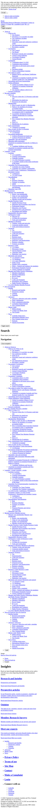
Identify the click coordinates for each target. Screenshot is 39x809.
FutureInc (15, 295)
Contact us (31, 22)
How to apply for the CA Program (18, 129)
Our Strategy (16, 35)
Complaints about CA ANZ (20, 62)
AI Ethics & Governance (19, 218)
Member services (10, 191)
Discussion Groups (17, 249)
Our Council (16, 50)
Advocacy (11, 297)
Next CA (15, 122)
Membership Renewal (7, 22)
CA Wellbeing (16, 259)
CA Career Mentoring (18, 261)
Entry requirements (14, 125)
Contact (8, 770)
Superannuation (16, 232)
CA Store (8, 24)
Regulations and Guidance (20, 281)
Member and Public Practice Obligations (20, 271)
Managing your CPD (14, 189)
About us (7, 31)
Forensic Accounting (18, 182)
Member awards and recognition (21, 199)
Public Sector (16, 262)
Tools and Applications (19, 220)
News (10, 314)
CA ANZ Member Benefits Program (19, 285)
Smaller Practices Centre (15, 201)
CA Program (16, 132)
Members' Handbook (18, 273)
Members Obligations (18, 274)
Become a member (10, 93)
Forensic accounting (18, 244)
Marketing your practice (19, 254)
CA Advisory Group (18, 257)
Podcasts (14, 321)
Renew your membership (19, 194)
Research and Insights (18, 290)
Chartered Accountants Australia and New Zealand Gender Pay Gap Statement (24, 78)
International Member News (20, 317)
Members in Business (14, 221)
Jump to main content (11, 17)
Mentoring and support (15, 256)
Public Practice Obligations (20, 283)
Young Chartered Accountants (21, 269)
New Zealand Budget (18, 305)
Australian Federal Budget (20, 304)
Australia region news (18, 315)
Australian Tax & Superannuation (18, 165)
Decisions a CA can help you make (22, 36)
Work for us (15, 40)
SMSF (14, 184)
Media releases (16, 309)
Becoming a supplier (18, 47)
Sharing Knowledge (18, 322)
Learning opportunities (19, 156)
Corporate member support (20, 225)
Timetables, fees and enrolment (17, 139)
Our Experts (15, 312)
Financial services (17, 238)
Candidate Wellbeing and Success (22, 146)
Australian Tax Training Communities (23, 168)
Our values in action (14, 72)
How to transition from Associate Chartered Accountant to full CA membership (25, 111)
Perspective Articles (18, 292)
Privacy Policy (12, 757)
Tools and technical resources (21, 226)
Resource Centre (13, 245)
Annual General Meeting (19, 55)
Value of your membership (20, 196)
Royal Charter (16, 276)
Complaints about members (20, 64)
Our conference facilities (19, 38)
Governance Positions (18, 57)
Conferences (16, 173)
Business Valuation (17, 180)
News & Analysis (10, 286)
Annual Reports (17, 59)
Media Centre (12, 307)
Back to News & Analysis (8, 655)
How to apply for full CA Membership (23, 105)
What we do (12, 33)
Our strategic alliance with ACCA (22, 90)
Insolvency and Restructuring (21, 240)
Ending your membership (19, 197)
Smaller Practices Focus (19, 203)
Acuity (22, 24)
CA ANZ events (17, 175)
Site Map (9, 766)
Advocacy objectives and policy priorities (24, 298)
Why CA (11, 95)
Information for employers (20, 100)
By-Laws (15, 278)
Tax (13, 230)
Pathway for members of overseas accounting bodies (22, 107)
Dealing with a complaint (19, 264)
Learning (11, 153)
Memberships (12, 103)
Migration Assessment (20, 22)
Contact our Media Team (19, 310)
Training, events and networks (21, 223)
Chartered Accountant (18, 127)
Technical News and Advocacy (21, 209)
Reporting (15, 235)
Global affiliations (13, 83)
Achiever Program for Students (21, 137)
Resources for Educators (19, 102)
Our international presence (20, 45)
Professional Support (18, 206)
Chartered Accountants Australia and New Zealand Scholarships (21, 148)
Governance (12, 48)
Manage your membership (16, 192)
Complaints (11, 60)
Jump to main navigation (12, 16)
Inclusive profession (14, 91)
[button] (6, 28)
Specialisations (12, 177)
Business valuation (17, 242)
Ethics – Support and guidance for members (25, 266)
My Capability (16, 24)
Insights (10, 288)
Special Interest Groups (19, 250)
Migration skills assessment (16, 141)
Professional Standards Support (21, 268)
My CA (27, 24)
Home (2, 21)
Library (3, 24)
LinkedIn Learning (17, 158)
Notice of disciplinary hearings (21, 71)
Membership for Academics (20, 124)
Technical (11, 228)
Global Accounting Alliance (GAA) (23, 84)
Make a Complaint (14, 775)
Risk (13, 179)
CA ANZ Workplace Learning (21, 160)
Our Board (15, 52)
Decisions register (17, 69)
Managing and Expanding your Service (24, 204)
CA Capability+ (17, 155)
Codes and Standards (18, 280)
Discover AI (15, 216)
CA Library (15, 247)
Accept (3, 12)
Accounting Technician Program (22, 113)
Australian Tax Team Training (21, 167)
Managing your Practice (19, 208)
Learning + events (10, 151)
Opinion (14, 293)
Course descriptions (14, 131)
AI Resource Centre (14, 214)
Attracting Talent (17, 252)
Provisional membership (15, 134)
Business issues (16, 237)
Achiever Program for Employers (22, 136)
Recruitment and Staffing (19, 211)
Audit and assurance (18, 233)
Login (3, 26)
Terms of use (12, 9)
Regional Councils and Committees (22, 54)
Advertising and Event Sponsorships (19, 81)
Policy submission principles (20, 302)
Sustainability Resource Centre (17, 213)
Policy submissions (17, 300)
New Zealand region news (20, 319)
